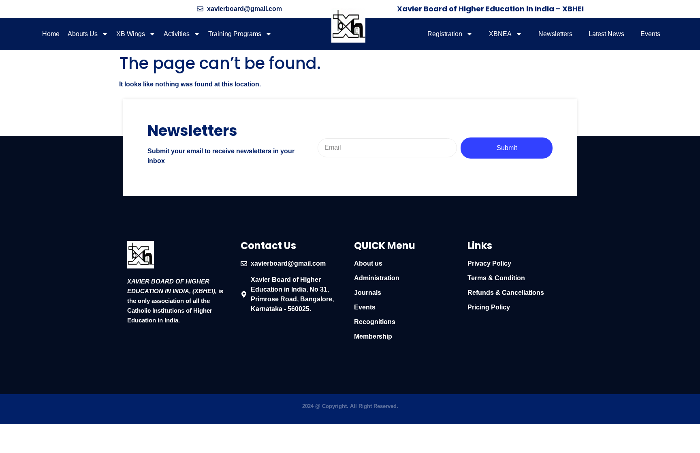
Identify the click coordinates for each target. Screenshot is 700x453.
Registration (444, 33)
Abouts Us (83, 33)
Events (650, 33)
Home (51, 33)
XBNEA (500, 33)
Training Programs (234, 33)
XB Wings (130, 33)
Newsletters (555, 33)
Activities (177, 33)
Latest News (606, 33)
